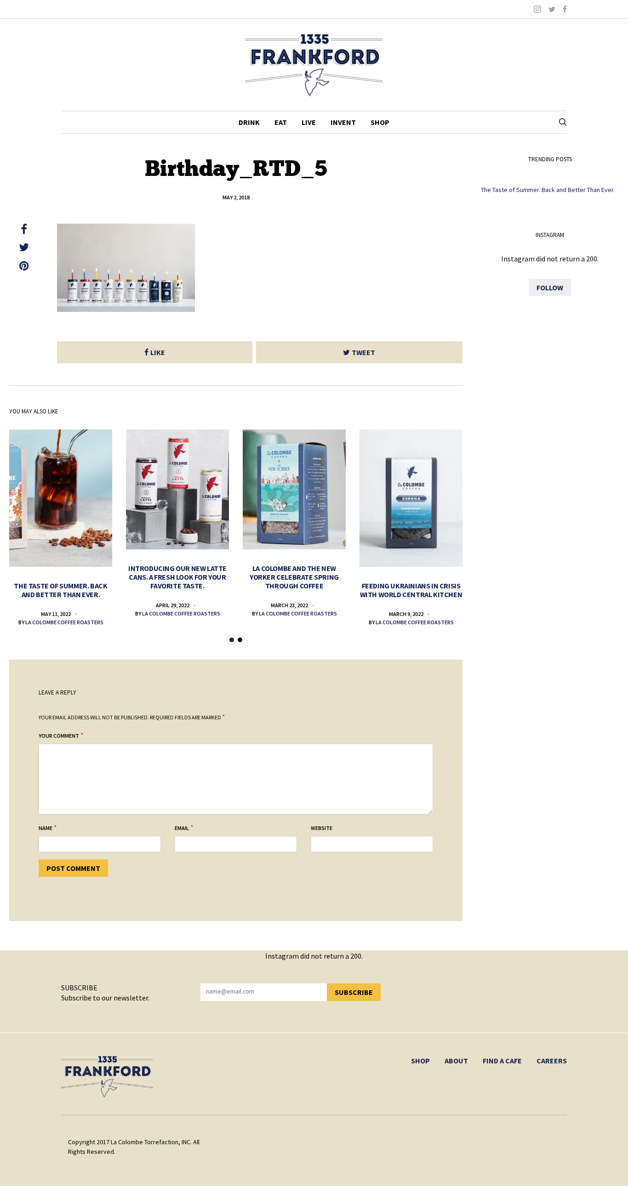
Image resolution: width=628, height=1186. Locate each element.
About (456, 1060)
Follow (550, 287)
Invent (343, 122)
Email (182, 828)
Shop (380, 122)
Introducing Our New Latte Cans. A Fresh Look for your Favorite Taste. (177, 577)
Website (321, 828)
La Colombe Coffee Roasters (64, 622)
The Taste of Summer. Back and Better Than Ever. (60, 590)
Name (45, 828)
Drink (249, 122)
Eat (280, 122)
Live (309, 122)
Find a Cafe (502, 1060)
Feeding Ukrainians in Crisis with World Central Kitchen (411, 590)
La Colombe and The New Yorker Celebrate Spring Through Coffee (294, 577)
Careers (552, 1060)
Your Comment (59, 735)
